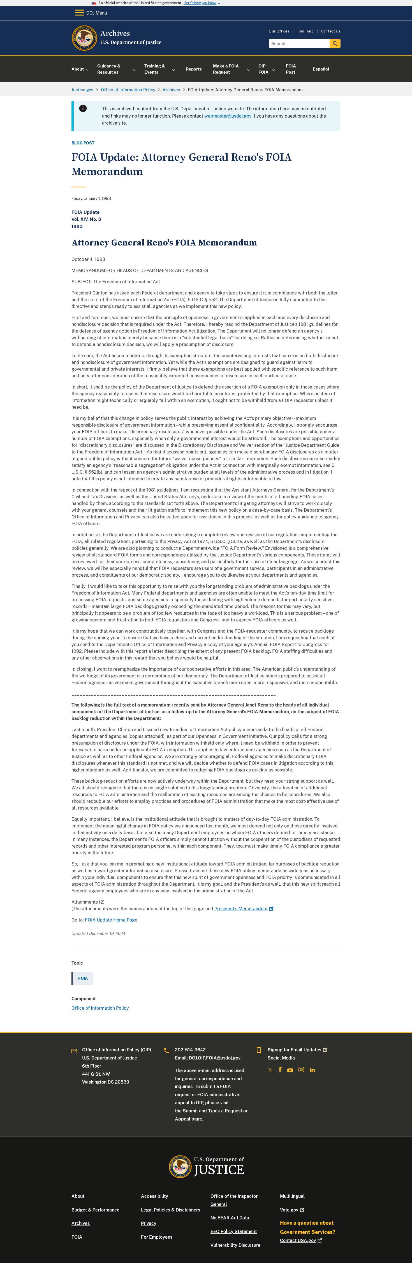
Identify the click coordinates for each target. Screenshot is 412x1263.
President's (240, 908)
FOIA (76, 1237)
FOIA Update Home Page (111, 920)
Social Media (281, 1058)
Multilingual (292, 1196)
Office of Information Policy (100, 1008)
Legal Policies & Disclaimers (170, 1210)
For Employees (156, 1237)
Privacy (148, 1223)
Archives (80, 1223)
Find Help (305, 31)
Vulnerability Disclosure (235, 1245)
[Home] (117, 49)
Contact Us (331, 31)
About (77, 1196)
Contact (298, 1240)
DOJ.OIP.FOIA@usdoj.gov (214, 1058)
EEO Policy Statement (233, 1231)
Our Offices (279, 31)
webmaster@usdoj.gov (227, 116)
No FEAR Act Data (229, 1217)
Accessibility (154, 1196)
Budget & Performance (95, 1210)
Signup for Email (294, 1049)
